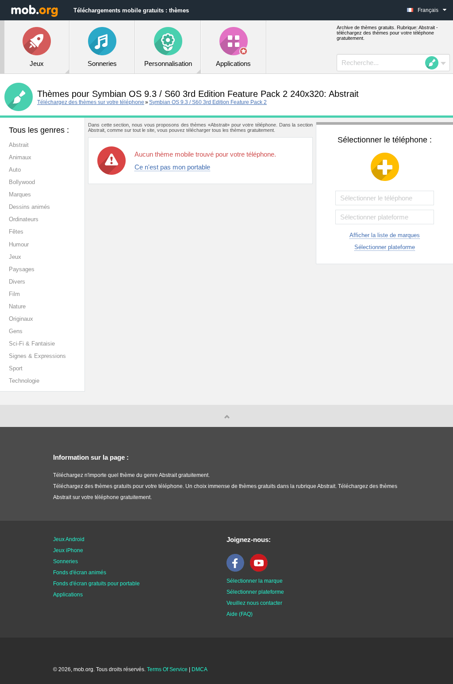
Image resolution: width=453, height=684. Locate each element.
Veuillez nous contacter (254, 603)
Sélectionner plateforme (384, 247)
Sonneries (65, 561)
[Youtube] (261, 570)
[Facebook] (237, 570)
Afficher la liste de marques (384, 235)
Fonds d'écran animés (79, 572)
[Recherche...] (434, 62)
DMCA (199, 669)
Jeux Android (68, 539)
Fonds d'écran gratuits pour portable (96, 583)
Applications (68, 595)
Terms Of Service (167, 669)
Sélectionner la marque (254, 581)
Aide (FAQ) (239, 614)
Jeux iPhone (68, 550)
